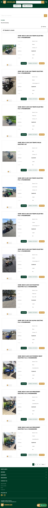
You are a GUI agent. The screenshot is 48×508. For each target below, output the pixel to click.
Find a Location (3, 485)
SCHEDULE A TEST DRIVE (33, 63)
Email (2, 487)
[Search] (42, 2)
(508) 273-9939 (3, 483)
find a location (27, 5)
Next (43, 464)
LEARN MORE (23, 63)
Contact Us (3, 489)
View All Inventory (5, 22)
